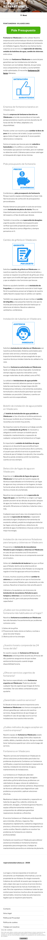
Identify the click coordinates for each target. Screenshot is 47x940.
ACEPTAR (23, 938)
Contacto (6, 909)
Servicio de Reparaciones (15, 5)
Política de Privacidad (11, 918)
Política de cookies (10, 922)
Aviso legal (7, 913)
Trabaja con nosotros (11, 927)
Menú (25, 15)
